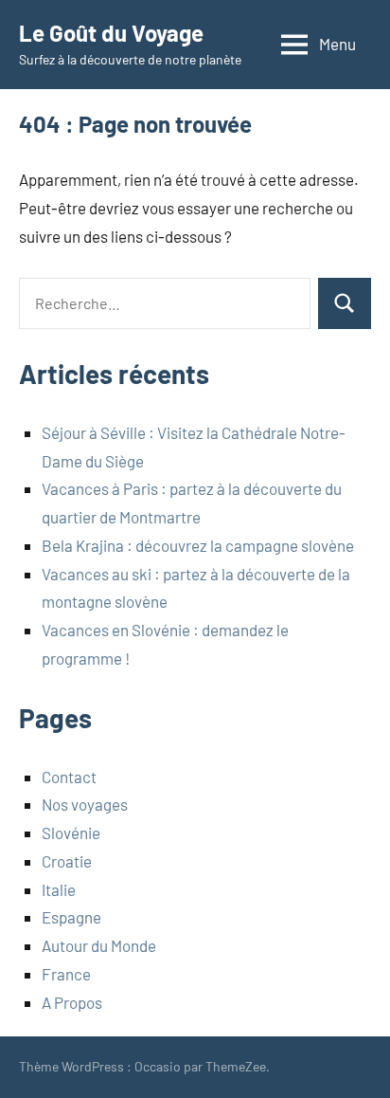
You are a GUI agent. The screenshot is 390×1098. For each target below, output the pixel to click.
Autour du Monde (99, 945)
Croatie (67, 860)
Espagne (71, 916)
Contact (69, 776)
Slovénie (71, 832)
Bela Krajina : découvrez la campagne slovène (198, 545)
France (66, 973)
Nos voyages (85, 804)
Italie (59, 889)
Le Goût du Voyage (111, 32)
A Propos (72, 1002)
